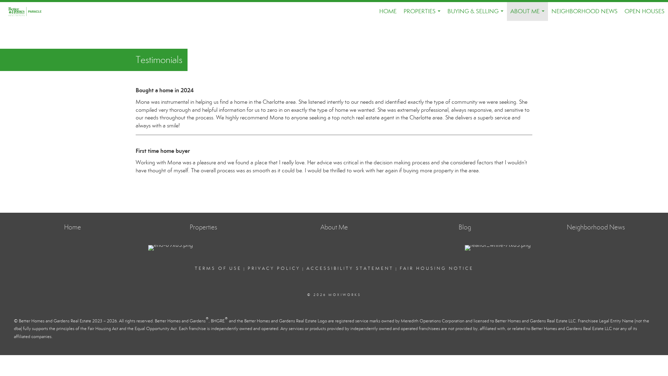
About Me (528, 14)
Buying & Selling (476, 14)
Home (388, 11)
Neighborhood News (584, 11)
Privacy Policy (274, 268)
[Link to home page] (28, 11)
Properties (423, 14)
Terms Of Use (218, 268)
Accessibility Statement (350, 268)
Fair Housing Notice (437, 268)
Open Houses (645, 11)
